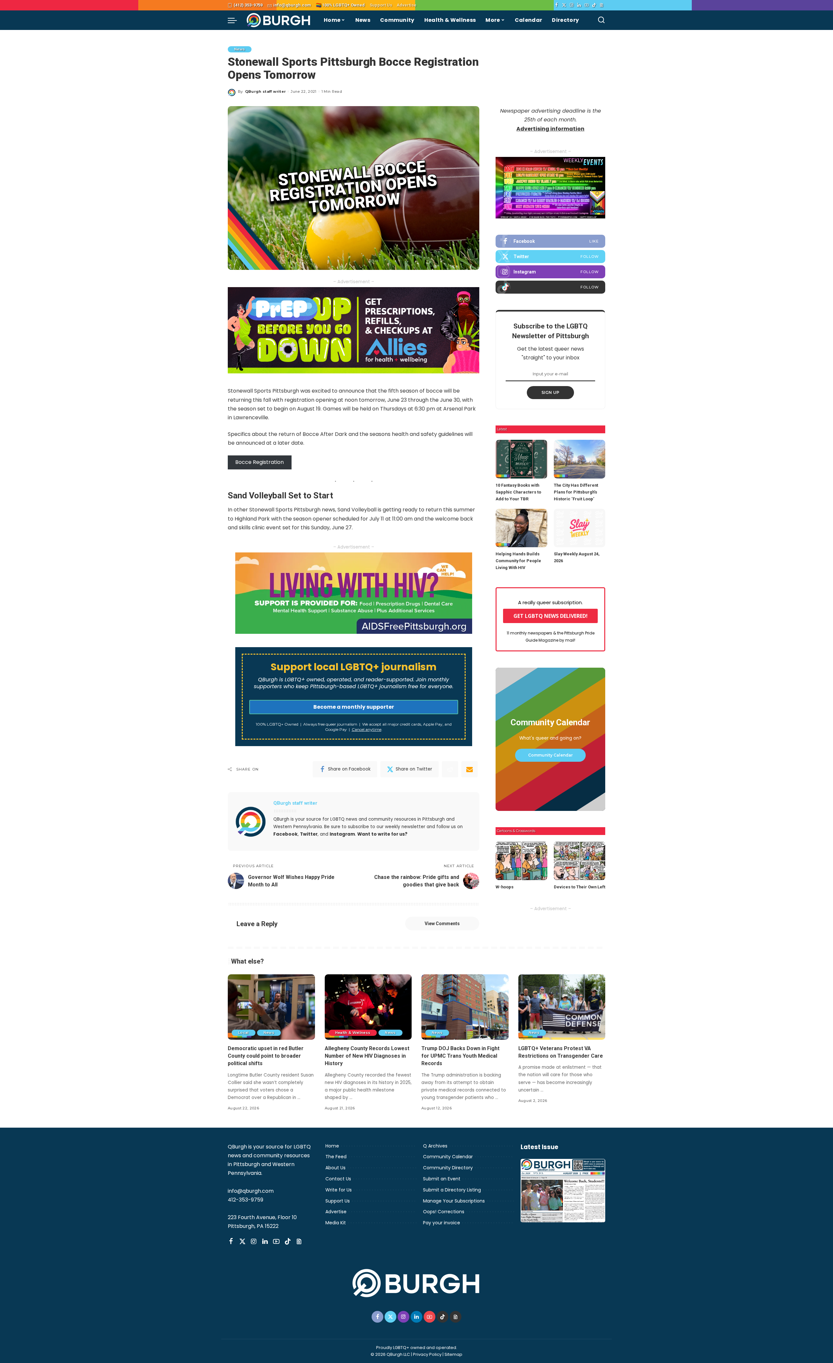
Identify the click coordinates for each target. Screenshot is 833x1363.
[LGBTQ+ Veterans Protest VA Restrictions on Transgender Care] (562, 1007)
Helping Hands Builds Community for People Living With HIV (518, 560)
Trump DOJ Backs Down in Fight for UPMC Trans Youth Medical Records (460, 1055)
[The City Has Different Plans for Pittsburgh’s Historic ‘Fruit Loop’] (579, 459)
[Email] (469, 769)
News (239, 49)
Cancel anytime (366, 729)
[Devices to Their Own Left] (579, 860)
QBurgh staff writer (265, 91)
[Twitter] (564, 5)
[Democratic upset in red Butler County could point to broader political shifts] (271, 1007)
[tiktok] (550, 287)
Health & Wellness (353, 1032)
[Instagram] (571, 5)
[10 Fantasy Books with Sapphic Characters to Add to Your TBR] (521, 459)
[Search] (601, 20)
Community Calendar (550, 755)
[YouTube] (586, 5)
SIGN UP (550, 392)
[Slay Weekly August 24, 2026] (579, 528)
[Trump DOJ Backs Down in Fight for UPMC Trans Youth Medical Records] (465, 1007)
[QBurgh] (278, 20)
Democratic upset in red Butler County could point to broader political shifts (266, 1055)
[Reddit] (450, 769)
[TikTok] (594, 5)
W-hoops (504, 886)
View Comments (442, 923)
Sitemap (453, 1354)
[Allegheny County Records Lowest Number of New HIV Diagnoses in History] (368, 1007)
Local (243, 1032)
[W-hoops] (521, 860)
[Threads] (601, 5)
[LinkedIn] (579, 5)
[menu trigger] (235, 20)
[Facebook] (556, 5)
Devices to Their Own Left (579, 886)
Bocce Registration (259, 462)
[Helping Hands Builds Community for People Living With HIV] (521, 528)
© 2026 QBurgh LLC (390, 1354)
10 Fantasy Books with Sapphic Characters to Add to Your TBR (518, 492)
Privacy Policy (427, 1354)
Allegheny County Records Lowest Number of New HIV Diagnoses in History (367, 1055)
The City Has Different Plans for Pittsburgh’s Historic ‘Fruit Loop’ (576, 492)
